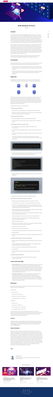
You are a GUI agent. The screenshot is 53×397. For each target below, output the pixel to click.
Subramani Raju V (19, 356)
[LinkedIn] (29, 390)
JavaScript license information (26, 393)
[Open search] (47, 1)
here (26, 34)
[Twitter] (48, 34)
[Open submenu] (13, 1)
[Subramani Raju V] (12, 357)
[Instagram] (27, 390)
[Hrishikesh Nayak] (20, 368)
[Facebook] (48, 37)
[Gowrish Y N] (37, 368)
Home (10, 1)
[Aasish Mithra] (4, 368)
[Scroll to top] (48, 31)
